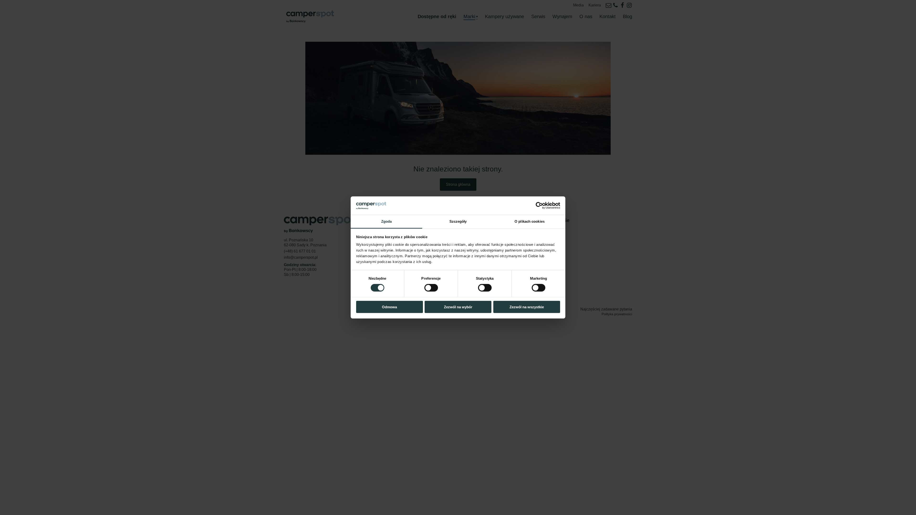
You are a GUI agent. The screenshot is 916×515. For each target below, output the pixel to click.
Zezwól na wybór (458, 307)
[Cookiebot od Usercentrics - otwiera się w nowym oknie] (539, 205)
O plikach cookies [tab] (530, 221)
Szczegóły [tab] (458, 221)
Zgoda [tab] (386, 221)
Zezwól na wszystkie (527, 307)
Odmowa (389, 307)
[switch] (431, 288)
